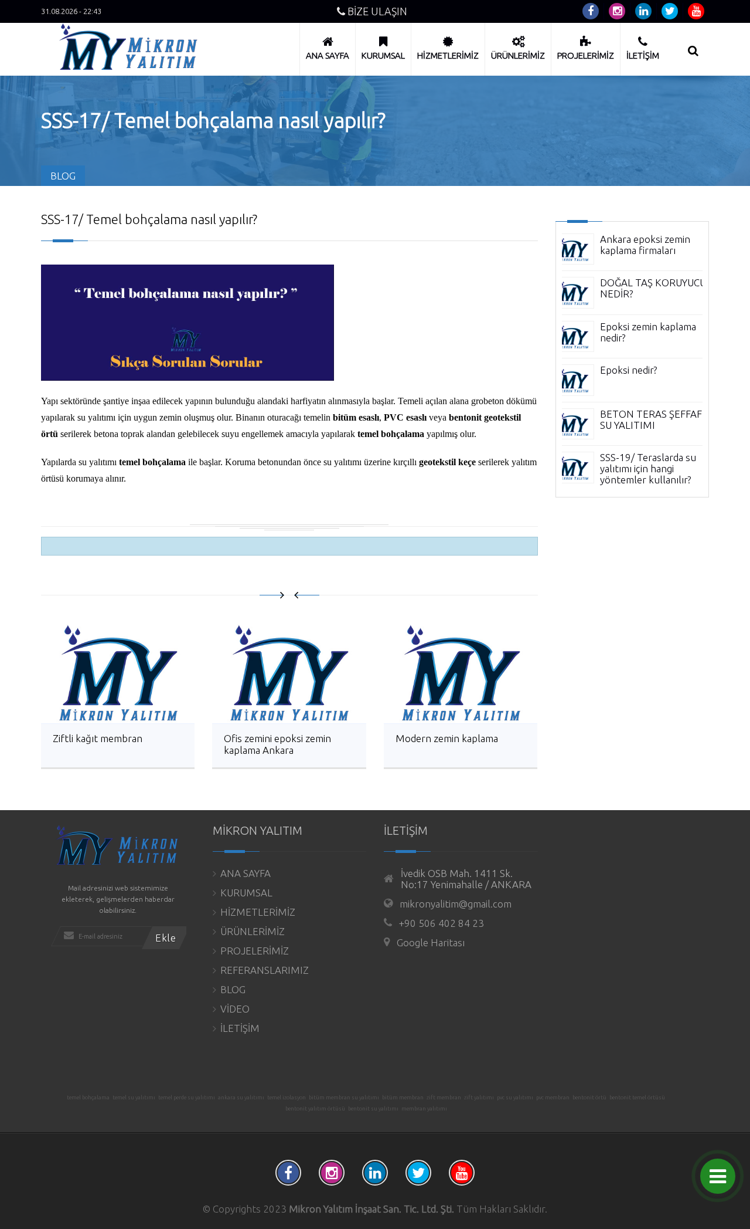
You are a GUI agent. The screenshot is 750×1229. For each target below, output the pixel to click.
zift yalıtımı (479, 1098)
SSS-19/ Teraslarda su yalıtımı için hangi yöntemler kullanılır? (648, 468)
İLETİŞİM (240, 1028)
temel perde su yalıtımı (186, 1098)
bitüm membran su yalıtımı (344, 1098)
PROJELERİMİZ (254, 950)
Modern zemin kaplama (447, 738)
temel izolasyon (286, 1098)
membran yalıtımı (424, 1109)
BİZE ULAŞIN (376, 11)
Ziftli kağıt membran (97, 738)
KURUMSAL (246, 892)
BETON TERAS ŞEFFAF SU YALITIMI (651, 419)
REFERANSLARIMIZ (264, 970)
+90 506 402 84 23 (441, 923)
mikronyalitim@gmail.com (456, 903)
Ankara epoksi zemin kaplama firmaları (645, 244)
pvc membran (553, 1098)
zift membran (444, 1098)
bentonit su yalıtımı (373, 1109)
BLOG (233, 989)
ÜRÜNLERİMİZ (252, 931)
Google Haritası (431, 942)
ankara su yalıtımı (241, 1098)
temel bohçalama (88, 1098)
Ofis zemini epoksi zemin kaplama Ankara (277, 744)
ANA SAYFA (245, 873)
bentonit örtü (589, 1098)
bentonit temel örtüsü (637, 1098)
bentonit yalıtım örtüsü (315, 1109)
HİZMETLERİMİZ (257, 911)
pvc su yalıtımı (515, 1098)
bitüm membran (403, 1098)
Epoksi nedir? (628, 369)
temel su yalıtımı (133, 1098)
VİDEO (235, 1008)
